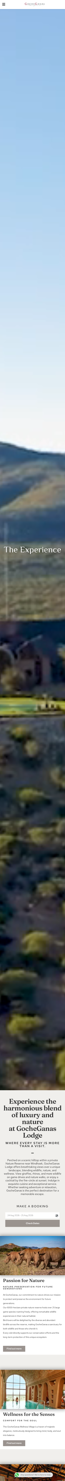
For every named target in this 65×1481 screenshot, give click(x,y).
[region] (32, 1465)
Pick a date (56, 1215)
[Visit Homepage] (34, 5)
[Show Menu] (3, 4)
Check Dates (32, 1223)
